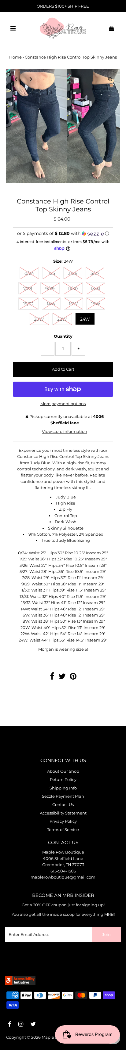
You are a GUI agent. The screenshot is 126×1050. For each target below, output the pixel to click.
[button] (63, 233)
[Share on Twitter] (62, 677)
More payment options (63, 403)
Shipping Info (63, 788)
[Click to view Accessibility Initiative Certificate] (20, 983)
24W (85, 319)
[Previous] (16, 79)
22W (62, 319)
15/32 (28, 304)
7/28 (27, 288)
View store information (64, 431)
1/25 (51, 273)
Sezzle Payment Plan (63, 796)
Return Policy (63, 779)
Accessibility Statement (63, 813)
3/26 (72, 273)
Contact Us (63, 804)
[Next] (31, 79)
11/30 (73, 288)
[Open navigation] (13, 28)
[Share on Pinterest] (73, 677)
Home (15, 57)
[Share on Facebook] (52, 677)
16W (73, 304)
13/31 (95, 288)
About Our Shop (63, 771)
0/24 (29, 273)
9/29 (50, 288)
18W (95, 304)
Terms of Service (63, 829)
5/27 (95, 273)
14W (51, 304)
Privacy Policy (63, 821)
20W (39, 319)
